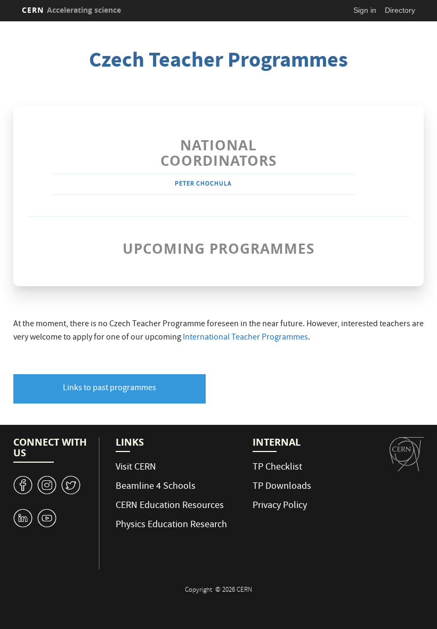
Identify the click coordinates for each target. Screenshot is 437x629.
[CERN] (407, 454)
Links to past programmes (109, 388)
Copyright (199, 590)
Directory (400, 10)
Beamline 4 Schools (156, 487)
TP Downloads (282, 487)
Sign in (364, 10)
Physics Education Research (171, 525)
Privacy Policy (280, 506)
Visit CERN (136, 468)
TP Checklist (277, 468)
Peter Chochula (203, 184)
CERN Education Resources (170, 506)
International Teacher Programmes (245, 338)
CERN (71, 10)
